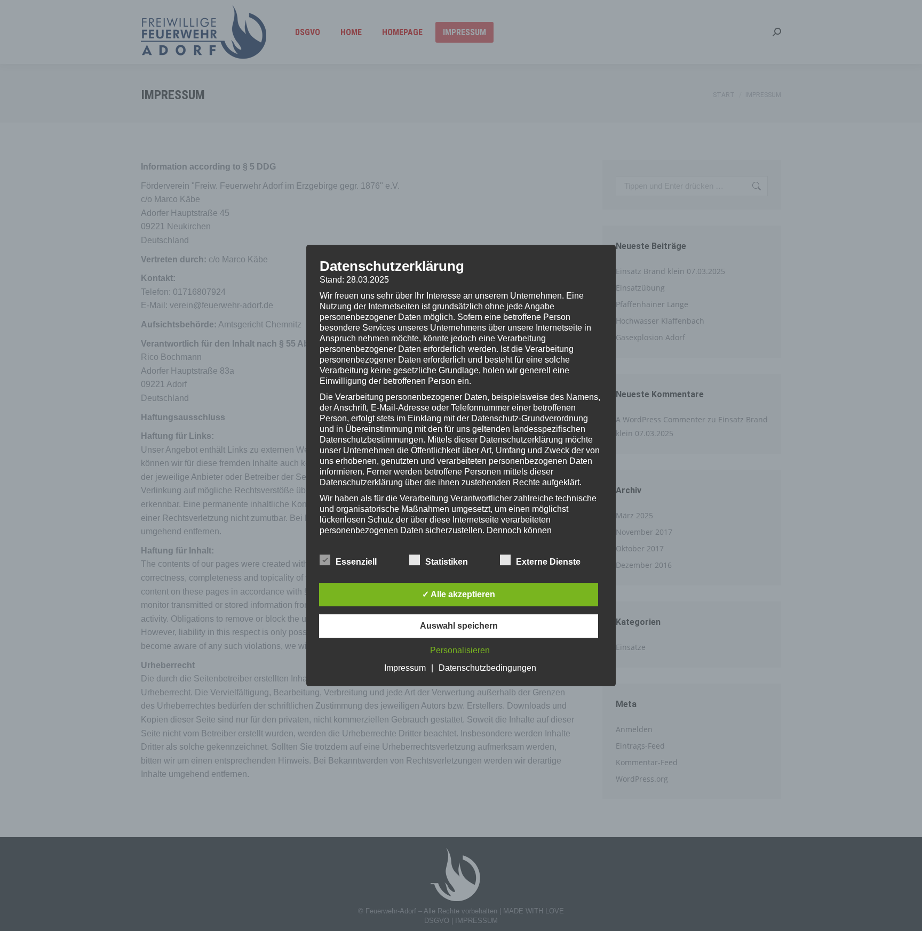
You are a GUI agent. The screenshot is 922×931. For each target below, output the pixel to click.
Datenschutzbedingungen (487, 667)
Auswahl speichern (459, 625)
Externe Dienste (548, 561)
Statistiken (446, 561)
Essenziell (356, 561)
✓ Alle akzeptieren (458, 594)
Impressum (405, 667)
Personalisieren (460, 650)
